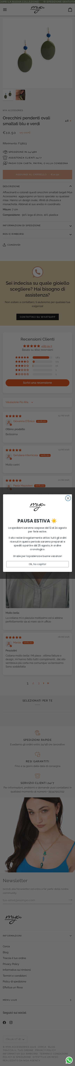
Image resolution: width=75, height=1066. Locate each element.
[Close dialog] (68, 498)
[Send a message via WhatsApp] (69, 1060)
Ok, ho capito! (37, 564)
